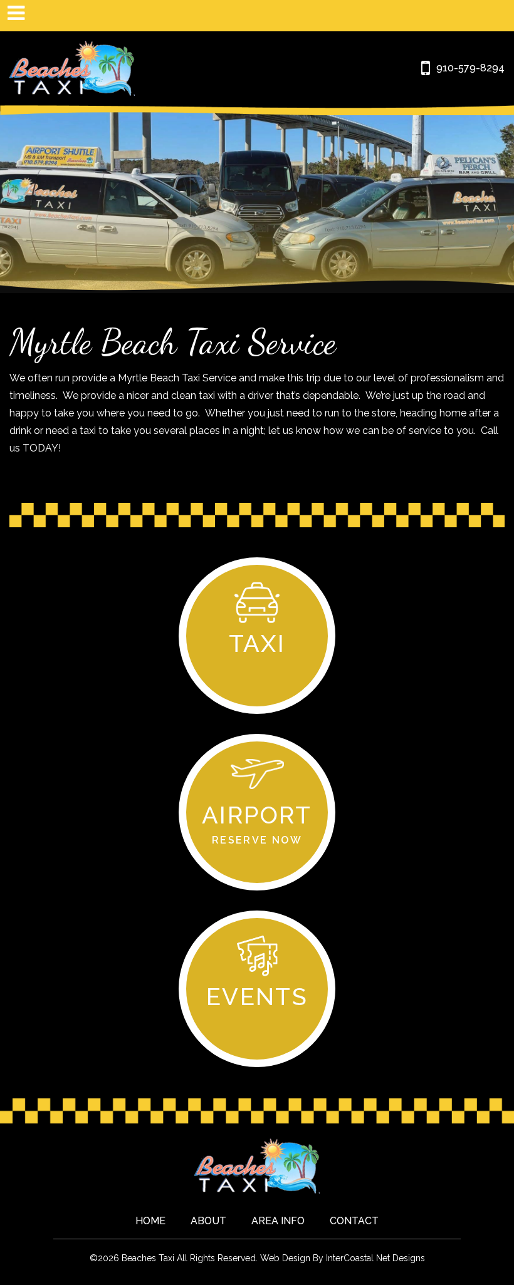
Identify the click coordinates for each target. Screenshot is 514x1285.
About (208, 1221)
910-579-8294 (470, 68)
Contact (354, 1221)
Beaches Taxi (72, 68)
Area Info (278, 1221)
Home (150, 1221)
